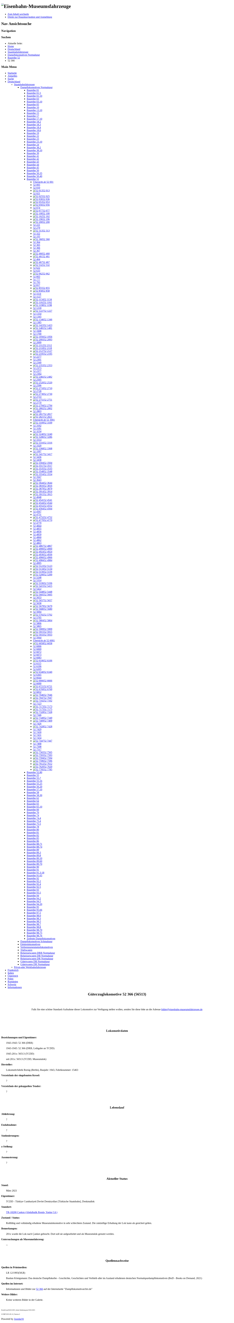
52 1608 (37, 331)
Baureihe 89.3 (34, 852)
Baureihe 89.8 (34, 855)
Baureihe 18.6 (34, 130)
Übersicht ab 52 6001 (44, 640)
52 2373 (37, 368)
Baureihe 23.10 (34, 141)
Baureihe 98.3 (34, 918)
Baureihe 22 (33, 136)
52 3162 (37, 425)
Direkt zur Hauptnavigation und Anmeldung (30, 17)
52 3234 (37, 431)
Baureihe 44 (33, 164)
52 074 (36, 207)
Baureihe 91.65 (34, 875)
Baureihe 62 (33, 798)
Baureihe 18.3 (34, 124)
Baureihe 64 (33, 801)
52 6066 (37, 646)
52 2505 (37, 379)
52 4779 (37, 523)
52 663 (36, 276)
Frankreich (13, 970)
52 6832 (37, 692)
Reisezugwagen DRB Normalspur (37, 953)
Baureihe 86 (33, 841)
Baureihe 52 (33, 179)
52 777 (36, 279)
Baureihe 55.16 (34, 781)
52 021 (36, 193)
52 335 (36, 236)
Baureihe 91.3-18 (35, 872)
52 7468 (37, 743)
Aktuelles (12, 76)
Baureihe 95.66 (34, 910)
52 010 (36, 187)
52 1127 (37, 296)
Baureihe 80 (33, 829)
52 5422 (37, 589)
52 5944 (37, 637)
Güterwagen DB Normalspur (35, 961)
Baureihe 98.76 (34, 935)
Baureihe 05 (33, 104)
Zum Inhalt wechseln (18, 14)
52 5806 (37, 623)
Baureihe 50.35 (34, 173)
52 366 (36, 247)
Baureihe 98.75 (34, 932)
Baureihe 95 (33, 907)
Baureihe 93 (33, 889)
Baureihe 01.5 (34, 93)
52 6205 (37, 669)
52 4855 (37, 528)
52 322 (36, 233)
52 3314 (37, 440)
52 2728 (37, 391)
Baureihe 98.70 (34, 930)
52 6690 (37, 683)
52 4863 (37, 543)
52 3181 (37, 428)
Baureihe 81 (33, 832)
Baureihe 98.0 (34, 915)
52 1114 (37, 293)
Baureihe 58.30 (34, 795)
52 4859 (37, 534)
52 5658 (37, 603)
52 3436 (37, 457)
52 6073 (37, 654)
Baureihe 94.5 (34, 901)
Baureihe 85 (33, 838)
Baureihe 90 (33, 867)
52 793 (36, 282)
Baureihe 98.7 (34, 924)
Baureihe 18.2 (34, 121)
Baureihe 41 (33, 156)
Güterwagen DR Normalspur (35, 964)
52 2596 (37, 385)
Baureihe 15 (33, 113)
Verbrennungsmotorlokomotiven (36, 947)
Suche (11, 78)
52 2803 (37, 411)
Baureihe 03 (33, 98)
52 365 (36, 245)
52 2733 (37, 397)
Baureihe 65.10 (34, 806)
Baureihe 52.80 (34, 772)
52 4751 (37, 514)
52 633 (36, 270)
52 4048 (37, 497)
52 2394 (37, 374)
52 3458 (37, 460)
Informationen (15, 987)
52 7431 (37, 735)
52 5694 (37, 611)
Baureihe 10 (33, 107)
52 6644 (37, 677)
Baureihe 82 (33, 835)
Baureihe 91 (33, 869)
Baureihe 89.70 (34, 864)
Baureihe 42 (33, 159)
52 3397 (37, 451)
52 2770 (37, 402)
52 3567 (37, 477)
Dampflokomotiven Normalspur (36, 87)
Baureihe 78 (33, 826)
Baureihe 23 (33, 139)
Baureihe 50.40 (34, 176)
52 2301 (37, 359)
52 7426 (37, 723)
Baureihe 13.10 (34, 110)
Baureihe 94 (33, 895)
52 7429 (37, 729)
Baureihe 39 (33, 153)
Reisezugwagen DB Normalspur (36, 955)
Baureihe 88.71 (34, 844)
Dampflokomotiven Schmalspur (36, 941)
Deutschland (14, 81)
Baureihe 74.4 (34, 818)
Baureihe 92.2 (34, 881)
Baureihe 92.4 (34, 884)
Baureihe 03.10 (34, 101)
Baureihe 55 (33, 775)
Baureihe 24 (33, 144)
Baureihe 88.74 (34, 846)
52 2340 (37, 362)
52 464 (36, 259)
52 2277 (37, 356)
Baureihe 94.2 (34, 898)
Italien (11, 973)
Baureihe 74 (33, 815)
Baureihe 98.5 (34, 921)
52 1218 (37, 308)
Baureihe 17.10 (34, 119)
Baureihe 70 (33, 812)
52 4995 (37, 563)
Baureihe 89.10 (34, 858)
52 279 (36, 227)
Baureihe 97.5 (34, 912)
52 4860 (37, 537)
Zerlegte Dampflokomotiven (41, 938)
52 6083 (37, 657)
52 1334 (37, 313)
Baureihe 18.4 (34, 127)
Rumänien (13, 981)
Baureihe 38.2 (34, 147)
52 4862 (37, 540)
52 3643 (37, 480)
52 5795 (37, 617)
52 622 (36, 268)
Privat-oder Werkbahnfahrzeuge (30, 967)
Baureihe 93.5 (34, 892)
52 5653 (37, 597)
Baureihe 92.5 (34, 887)
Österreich (13, 975)
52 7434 (37, 738)
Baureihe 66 (33, 809)
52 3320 (37, 445)
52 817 (36, 285)
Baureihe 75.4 (34, 821)
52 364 (36, 242)
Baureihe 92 (33, 878)
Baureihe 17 (33, 116)
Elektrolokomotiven (30, 944)
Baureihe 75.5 (34, 824)
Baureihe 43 (33, 161)
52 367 (36, 250)
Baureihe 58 (33, 792)
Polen (10, 978)
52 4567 (37, 511)
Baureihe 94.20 (34, 904)
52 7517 (37, 749)
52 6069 (37, 649)
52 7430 (37, 732)
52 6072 (37, 652)
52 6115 (37, 663)
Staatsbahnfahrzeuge (24, 84)
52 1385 (37, 322)
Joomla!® (19, 1319)
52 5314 (37, 580)
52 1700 (37, 333)
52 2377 (37, 371)
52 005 (36, 184)
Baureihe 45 (33, 167)
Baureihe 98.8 (34, 927)
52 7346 (37, 715)
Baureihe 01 (33, 90)
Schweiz (12, 984)
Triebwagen (26, 950)
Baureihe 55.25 (34, 783)
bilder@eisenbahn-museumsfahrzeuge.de (181, 1009)
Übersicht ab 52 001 (43, 182)
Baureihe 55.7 (34, 778)
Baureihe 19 (33, 133)
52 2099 (37, 342)
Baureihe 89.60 (34, 861)
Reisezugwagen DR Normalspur (36, 958)
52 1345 (37, 316)
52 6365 (37, 675)
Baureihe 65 (33, 803)
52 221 (36, 225)
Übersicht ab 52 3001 (44, 419)
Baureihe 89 (33, 849)
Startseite (12, 73)
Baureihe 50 (33, 170)
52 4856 (37, 531)
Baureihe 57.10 (34, 789)
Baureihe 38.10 (34, 150)
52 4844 (37, 525)
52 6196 (37, 666)
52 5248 (37, 577)
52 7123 (37, 703)
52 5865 (37, 626)
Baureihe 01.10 (34, 96)
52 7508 (37, 746)
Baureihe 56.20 (34, 786)
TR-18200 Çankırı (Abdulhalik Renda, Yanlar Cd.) (31, 1212)
